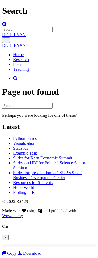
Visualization (24, 143)
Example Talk (25, 153)
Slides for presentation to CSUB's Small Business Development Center (47, 175)
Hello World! (24, 187)
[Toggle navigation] (6, 40)
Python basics (25, 138)
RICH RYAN (14, 34)
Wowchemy (12, 215)
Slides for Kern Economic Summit (42, 158)
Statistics (20, 148)
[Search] (15, 78)
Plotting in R (24, 192)
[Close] (4, 24)
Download (31, 253)
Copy (12, 253)
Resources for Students (33, 182)
